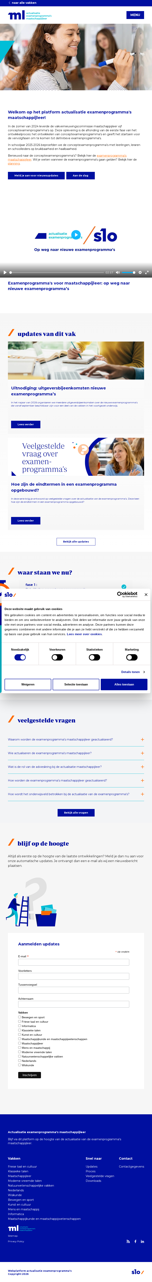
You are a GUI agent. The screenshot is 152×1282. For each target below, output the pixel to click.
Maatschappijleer (32, 1043)
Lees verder (26, 424)
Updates (91, 1166)
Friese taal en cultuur (35, 1021)
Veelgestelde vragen (100, 1176)
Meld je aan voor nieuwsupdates (36, 175)
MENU (135, 15)
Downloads (93, 1181)
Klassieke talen (31, 1030)
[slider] (56, 272)
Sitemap (13, 1235)
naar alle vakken (23, 3)
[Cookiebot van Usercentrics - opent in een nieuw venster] (120, 595)
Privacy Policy (16, 1241)
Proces (90, 1171)
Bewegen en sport (33, 1017)
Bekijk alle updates (76, 541)
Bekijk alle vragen (76, 812)
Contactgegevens (131, 1166)
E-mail (23, 956)
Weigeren (27, 684)
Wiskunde (28, 1065)
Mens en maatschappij (36, 1047)
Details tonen (130, 672)
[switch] (57, 657)
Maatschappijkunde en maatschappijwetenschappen (54, 1039)
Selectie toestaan (76, 684)
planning (14, 163)
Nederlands (29, 1060)
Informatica (29, 1026)
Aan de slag (80, 175)
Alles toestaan (124, 684)
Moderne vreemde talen (37, 1052)
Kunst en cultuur (32, 1034)
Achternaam (25, 998)
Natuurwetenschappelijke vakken (42, 1056)
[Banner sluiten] (146, 594)
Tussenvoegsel (27, 984)
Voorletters (25, 970)
